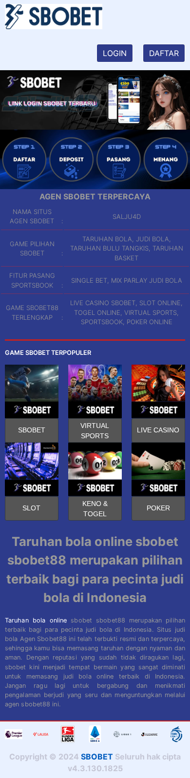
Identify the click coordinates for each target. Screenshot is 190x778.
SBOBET (31, 430)
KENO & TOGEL (95, 509)
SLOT (31, 508)
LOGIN (115, 53)
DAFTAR (164, 53)
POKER (158, 508)
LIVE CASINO (158, 430)
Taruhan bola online (36, 620)
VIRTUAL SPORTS (94, 431)
